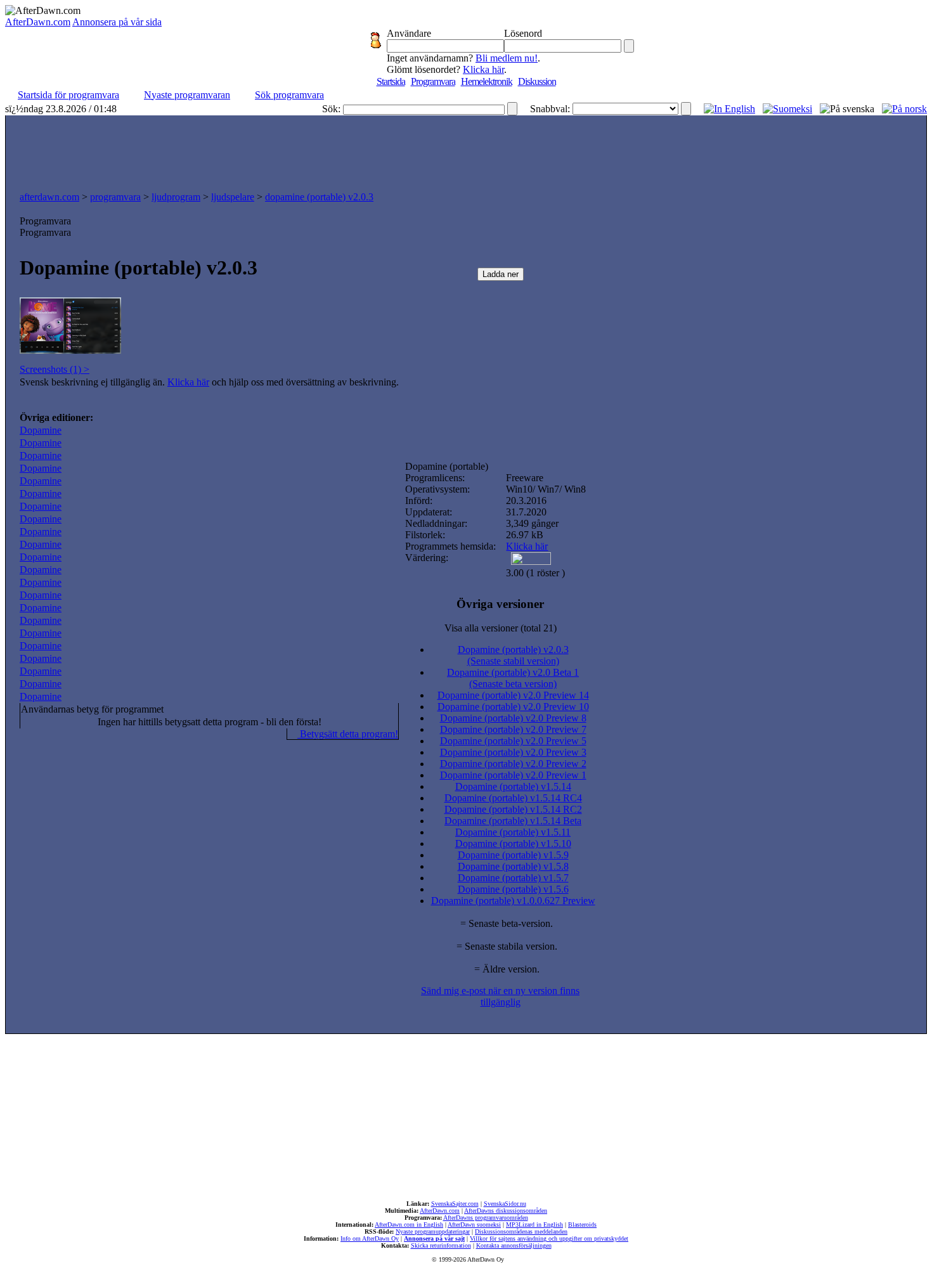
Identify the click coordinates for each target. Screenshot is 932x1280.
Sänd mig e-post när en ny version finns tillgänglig (500, 996)
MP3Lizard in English (534, 1224)
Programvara (433, 81)
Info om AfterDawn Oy (369, 1238)
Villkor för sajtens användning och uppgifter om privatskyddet (549, 1238)
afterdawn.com (49, 196)
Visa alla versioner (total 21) (500, 628)
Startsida (391, 81)
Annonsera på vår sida (117, 21)
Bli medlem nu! (507, 58)
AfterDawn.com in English (409, 1224)
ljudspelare (232, 196)
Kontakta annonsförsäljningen (514, 1245)
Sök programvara (289, 94)
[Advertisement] (466, 150)
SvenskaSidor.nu (505, 1203)
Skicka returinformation (441, 1245)
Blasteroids (582, 1224)
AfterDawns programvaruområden (485, 1217)
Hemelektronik (486, 81)
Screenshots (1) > (54, 369)
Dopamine (40, 430)
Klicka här (483, 69)
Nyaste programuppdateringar (433, 1231)
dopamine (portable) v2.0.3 (319, 196)
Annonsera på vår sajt (434, 1238)
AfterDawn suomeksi (474, 1224)
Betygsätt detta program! (347, 733)
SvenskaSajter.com (455, 1203)
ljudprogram (176, 196)
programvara (115, 196)
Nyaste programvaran (187, 94)
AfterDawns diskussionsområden (505, 1210)
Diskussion (537, 81)
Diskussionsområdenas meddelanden (521, 1231)
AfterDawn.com (37, 21)
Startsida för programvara (68, 94)
